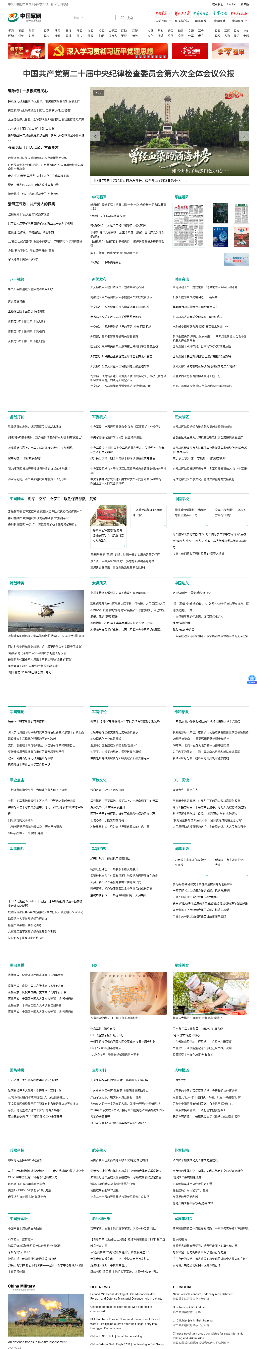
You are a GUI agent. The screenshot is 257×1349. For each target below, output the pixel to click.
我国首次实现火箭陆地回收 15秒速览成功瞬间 (119, 1338)
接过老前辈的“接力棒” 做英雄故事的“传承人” (118, 1284)
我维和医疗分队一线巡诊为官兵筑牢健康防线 (201, 833)
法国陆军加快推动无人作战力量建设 (195, 1338)
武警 (135, 31)
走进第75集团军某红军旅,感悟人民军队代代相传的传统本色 (45, 571)
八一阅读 (181, 855)
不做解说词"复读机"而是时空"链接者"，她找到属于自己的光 (127, 719)
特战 (135, 36)
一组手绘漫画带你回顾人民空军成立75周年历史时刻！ (124, 1160)
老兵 (201, 36)
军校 (46, 36)
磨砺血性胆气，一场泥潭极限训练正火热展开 (118, 1056)
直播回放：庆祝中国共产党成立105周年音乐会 (37, 1110)
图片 (79, 36)
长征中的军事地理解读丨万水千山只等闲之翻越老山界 (41, 919)
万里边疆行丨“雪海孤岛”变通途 (192, 702)
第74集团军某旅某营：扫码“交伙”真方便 (198, 1147)
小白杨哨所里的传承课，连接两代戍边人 (198, 726)
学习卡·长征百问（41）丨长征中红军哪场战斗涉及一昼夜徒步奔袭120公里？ (45, 1021)
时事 (31, 36)
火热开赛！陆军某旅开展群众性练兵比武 (115, 1043)
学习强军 (99, 197)
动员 (181, 31)
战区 (57, 31)
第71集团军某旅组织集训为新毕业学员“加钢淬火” (38, 578)
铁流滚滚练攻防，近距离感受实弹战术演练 (34, 444)
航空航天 (99, 1328)
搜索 (129, 18)
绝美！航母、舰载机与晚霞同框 (110, 1019)
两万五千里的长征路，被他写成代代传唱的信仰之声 (122, 932)
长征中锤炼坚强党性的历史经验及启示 (114, 807)
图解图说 (181, 967)
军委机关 (99, 434)
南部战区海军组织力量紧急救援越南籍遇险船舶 (202, 444)
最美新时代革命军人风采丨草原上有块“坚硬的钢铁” (40, 726)
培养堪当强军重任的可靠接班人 (27, 797)
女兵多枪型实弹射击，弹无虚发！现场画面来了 (119, 702)
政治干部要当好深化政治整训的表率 (30, 833)
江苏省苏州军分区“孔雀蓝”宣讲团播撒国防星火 (119, 1252)
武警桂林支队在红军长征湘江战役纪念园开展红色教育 (124, 1037)
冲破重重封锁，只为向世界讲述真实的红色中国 (119, 945)
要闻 (21, 31)
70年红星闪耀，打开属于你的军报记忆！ (115, 1136)
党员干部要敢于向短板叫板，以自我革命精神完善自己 (41, 820)
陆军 (79, 31)
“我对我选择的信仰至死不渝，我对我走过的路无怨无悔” (207, 938)
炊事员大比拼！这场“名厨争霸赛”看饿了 (197, 1136)
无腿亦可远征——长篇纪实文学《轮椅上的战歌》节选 (206, 1278)
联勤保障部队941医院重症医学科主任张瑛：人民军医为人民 (127, 713)
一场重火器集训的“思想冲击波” (147, 592)
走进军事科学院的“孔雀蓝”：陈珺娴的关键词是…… (122, 1241)
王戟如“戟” (179, 1241)
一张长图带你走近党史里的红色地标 (195, 1015)
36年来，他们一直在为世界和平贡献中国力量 (201, 820)
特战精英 (17, 649)
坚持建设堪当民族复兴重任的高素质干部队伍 (36, 827)
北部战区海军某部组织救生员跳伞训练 (32, 1050)
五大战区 (181, 434)
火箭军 (113, 31)
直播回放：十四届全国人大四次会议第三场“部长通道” (41, 1117)
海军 (90, 31)
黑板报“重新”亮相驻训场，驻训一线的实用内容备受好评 (125, 614)
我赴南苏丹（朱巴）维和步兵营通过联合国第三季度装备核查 (211, 807)
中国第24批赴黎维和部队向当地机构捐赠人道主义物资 (207, 797)
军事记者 (221, 13)
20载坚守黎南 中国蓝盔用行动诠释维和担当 (201, 814)
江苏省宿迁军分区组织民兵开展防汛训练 (33, 1241)
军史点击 (17, 855)
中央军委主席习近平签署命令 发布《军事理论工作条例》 (125, 487)
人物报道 (181, 1188)
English (232, 4)
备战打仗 (17, 434)
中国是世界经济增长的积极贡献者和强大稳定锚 (119, 833)
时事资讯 (181, 279)
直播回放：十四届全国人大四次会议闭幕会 (34, 1123)
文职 (191, 31)
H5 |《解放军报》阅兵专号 (107, 1153)
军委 (46, 31)
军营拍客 (99, 967)
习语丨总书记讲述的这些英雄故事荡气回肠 (199, 1034)
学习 (11, 31)
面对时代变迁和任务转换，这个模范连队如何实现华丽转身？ (46, 713)
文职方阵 (99, 1188)
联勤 (124, 31)
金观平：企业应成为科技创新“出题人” (113, 820)
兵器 (170, 36)
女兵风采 (99, 649)
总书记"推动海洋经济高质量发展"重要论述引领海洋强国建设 (210, 1022)
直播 (68, 36)
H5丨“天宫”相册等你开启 (105, 1166)
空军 (102, 31)
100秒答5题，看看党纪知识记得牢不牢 (114, 1173)
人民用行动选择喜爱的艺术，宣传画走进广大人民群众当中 (209, 945)
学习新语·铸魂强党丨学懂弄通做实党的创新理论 (203, 1002)
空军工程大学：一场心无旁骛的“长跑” (230, 572)
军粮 (217, 36)
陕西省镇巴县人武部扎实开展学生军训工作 (34, 1252)
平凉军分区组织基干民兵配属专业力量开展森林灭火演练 (43, 1265)
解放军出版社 (240, 13)
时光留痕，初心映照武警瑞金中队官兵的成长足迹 (121, 1050)
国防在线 (200, 21)
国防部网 (161, 21)
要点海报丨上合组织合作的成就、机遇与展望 (201, 1028)
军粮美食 (181, 1083)
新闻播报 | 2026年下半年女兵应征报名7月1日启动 (121, 732)
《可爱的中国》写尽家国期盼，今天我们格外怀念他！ (206, 1252)
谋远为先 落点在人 (185, 908)
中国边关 (181, 649)
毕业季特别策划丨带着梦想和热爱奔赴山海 (190, 592)
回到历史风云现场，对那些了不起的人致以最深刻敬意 (206, 919)
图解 (90, 36)
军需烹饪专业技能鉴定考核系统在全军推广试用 (202, 1166)
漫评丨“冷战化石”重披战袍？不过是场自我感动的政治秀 (125, 797)
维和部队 (181, 787)
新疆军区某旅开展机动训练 (25, 1043)
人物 (227, 36)
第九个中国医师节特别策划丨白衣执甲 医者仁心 (203, 1265)
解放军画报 (183, 13)
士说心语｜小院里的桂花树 (107, 938)
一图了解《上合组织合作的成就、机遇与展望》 (202, 1008)
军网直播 (17, 1083)
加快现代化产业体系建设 (105, 814)
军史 (201, 31)
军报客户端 (182, 21)
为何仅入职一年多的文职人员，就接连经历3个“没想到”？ (125, 1265)
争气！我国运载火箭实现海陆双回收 (30, 332)
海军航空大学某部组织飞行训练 (27, 1037)
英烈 (124, 36)
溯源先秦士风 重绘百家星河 (107, 925)
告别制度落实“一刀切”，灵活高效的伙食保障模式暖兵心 (43, 584)
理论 (11, 36)
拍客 (102, 36)
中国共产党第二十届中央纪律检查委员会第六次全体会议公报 (128, 73)
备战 (68, 31)
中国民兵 (219, 21)
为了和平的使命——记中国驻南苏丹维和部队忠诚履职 (206, 827)
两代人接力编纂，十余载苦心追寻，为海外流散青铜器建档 (209, 925)
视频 (57, 36)
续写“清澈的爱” (182, 732)
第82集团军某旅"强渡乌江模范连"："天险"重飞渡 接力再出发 (108, 595)
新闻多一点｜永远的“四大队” (229, 980)
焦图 (31, 31)
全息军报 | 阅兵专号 (102, 1147)
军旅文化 (99, 855)
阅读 (160, 36)
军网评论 (99, 787)
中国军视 (237, 21)
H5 (246, 31)
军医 (227, 31)
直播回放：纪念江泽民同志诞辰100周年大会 (35, 1093)
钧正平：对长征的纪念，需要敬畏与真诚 (115, 827)
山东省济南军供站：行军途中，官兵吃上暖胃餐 (202, 1160)
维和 (160, 31)
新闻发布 (99, 279)
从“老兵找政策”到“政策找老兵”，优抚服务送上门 (38, 1258)
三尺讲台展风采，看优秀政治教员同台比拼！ (118, 627)
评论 (21, 36)
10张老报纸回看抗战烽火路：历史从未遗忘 (35, 945)
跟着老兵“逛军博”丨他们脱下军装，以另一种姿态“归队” (207, 1258)
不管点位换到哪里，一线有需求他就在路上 (199, 1271)
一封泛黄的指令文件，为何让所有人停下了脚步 (37, 908)
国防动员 (17, 1188)
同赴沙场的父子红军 (20, 938)
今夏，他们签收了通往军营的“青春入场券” (199, 634)
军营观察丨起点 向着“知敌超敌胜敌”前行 (33, 732)
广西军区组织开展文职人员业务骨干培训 (115, 1258)
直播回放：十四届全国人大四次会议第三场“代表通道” (41, 1130)
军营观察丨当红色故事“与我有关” (193, 1173)
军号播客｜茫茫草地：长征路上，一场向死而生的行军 (124, 919)
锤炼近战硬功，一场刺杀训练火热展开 (114, 1030)
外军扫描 (181, 1328)
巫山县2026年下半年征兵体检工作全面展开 (35, 1278)
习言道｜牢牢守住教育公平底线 (190, 980)
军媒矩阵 (181, 197)
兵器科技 (17, 1328)
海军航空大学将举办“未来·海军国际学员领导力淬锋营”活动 (209, 614)
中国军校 (181, 558)
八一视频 (17, 279)
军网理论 (17, 787)
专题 (246, 36)
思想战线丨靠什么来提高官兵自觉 (29, 840)
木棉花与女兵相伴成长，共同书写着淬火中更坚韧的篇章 (125, 739)
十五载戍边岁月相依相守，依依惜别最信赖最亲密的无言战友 (211, 745)
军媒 (236, 31)
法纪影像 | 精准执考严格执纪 (26, 1056)
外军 (191, 36)
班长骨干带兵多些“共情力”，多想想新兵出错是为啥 (122, 621)
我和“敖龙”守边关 (183, 738)
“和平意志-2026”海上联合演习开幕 (29, 739)
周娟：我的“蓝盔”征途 (104, 726)
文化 (150, 36)
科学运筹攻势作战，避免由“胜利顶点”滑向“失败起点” (206, 932)
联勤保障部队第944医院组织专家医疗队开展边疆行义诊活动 (45, 1030)
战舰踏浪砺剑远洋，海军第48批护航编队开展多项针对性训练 (46, 702)
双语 (236, 36)
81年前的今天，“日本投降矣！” (27, 951)
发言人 (113, 36)
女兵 (150, 31)
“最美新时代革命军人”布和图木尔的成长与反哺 (37, 719)
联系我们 (217, 4)
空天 (181, 36)
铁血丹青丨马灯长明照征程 (107, 908)
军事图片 (17, 967)
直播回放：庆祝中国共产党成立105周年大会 (35, 1104)
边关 (170, 31)
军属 (217, 31)
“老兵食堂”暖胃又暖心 (186, 1153)
